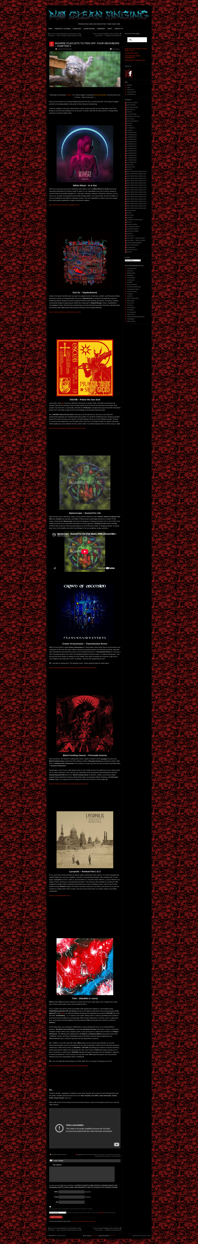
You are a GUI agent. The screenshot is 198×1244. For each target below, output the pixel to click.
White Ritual (118, 1156)
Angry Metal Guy (131, 268)
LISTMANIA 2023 (132, 157)
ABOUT (109, 28)
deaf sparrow (130, 280)
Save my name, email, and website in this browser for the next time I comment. (71, 1209)
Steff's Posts (130, 236)
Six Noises (130, 305)
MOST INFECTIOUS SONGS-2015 (136, 185)
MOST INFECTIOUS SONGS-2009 (136, 171)
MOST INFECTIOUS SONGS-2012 (136, 178)
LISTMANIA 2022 (132, 155)
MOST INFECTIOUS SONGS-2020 (136, 196)
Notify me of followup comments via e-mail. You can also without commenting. (91, 1212)
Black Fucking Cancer (99, 1154)
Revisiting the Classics (133, 226)
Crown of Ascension (111, 1154)
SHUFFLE (130, 233)
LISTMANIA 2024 (132, 160)
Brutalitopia (130, 275)
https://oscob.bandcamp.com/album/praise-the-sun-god (67, 428)
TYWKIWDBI (130, 319)
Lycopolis (97, 1156)
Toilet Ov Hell (131, 314)
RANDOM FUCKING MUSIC (65, 49)
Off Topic (129, 213)
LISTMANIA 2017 (132, 144)
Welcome (129, 252)
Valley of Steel (131, 321)
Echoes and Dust (132, 284)
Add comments (116, 49)
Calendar (129, 112)
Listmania (129, 130)
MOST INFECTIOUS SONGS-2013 (136, 180)
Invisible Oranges (132, 291)
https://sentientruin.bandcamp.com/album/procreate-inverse (68, 784)
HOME (50, 28)
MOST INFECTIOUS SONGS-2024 (136, 206)
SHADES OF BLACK (132, 229)
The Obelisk (130, 310)
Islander (59, 1154)
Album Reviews (131, 105)
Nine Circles (130, 303)
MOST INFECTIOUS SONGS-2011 (136, 176)
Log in (129, 87)
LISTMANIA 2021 (132, 153)
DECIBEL (130, 282)
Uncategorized (131, 247)
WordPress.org (131, 94)
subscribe (101, 1212)
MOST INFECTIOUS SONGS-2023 (136, 203)
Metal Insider (130, 300)
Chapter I (69, 95)
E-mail (56, 1197)
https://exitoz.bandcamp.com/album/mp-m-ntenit (65, 312)
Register (129, 85)
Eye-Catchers (131, 118)
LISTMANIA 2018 (132, 146)
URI (57, 1202)
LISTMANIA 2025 (132, 162)
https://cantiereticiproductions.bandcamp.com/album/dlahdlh (68, 1065)
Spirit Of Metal (131, 307)
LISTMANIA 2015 (132, 139)
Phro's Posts (130, 215)
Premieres (130, 217)
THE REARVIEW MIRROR (134, 243)
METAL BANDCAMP (133, 298)
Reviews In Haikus (132, 224)
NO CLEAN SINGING (60, 1235)
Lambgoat (130, 294)
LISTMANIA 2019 (132, 148)
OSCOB (102, 1156)
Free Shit (129, 123)
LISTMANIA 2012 (132, 132)
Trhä (113, 1156)
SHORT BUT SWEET (133, 231)
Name (56, 1191)
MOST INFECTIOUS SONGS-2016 (136, 187)
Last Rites (130, 296)
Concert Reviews (132, 114)
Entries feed (130, 89)
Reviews (129, 222)
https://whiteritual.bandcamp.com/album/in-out (64, 205)
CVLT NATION (131, 277)
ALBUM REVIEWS (89, 28)
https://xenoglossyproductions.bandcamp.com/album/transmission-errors (73, 667)
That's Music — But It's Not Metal (136, 240)
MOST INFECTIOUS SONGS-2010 (136, 174)
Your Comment (57, 1165)
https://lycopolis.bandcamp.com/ (59, 895)
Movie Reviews (131, 210)
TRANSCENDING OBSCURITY (136, 316)
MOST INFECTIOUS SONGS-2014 (136, 183)
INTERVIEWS (77, 28)
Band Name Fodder (132, 107)
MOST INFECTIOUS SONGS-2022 (136, 201)
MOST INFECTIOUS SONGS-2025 (136, 208)
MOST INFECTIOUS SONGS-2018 (136, 192)
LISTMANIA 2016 (132, 141)
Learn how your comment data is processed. (83, 1221)
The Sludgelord (131, 312)
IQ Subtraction (131, 128)
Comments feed (131, 92)
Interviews (130, 125)
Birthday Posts (131, 109)
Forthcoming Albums (132, 121)
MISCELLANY (131, 167)
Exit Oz (118, 1154)
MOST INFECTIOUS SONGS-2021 (136, 199)
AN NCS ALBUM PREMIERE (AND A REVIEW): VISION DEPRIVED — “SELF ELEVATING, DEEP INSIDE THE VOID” (65, 34)
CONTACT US (118, 28)
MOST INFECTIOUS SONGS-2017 (136, 190)
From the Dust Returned (134, 287)
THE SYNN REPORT (133, 245)
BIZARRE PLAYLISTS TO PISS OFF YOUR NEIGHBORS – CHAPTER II (87, 44)
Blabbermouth (131, 273)
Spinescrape (108, 1156)
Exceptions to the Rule (133, 116)
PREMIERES (101, 28)
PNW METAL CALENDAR (62, 28)
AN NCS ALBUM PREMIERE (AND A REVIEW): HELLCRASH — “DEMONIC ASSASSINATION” (107, 34)
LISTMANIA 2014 (132, 137)
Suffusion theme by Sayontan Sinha (141, 1235)
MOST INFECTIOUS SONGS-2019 (136, 194)
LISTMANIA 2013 (132, 135)
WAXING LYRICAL (132, 249)
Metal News (130, 164)
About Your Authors (132, 102)
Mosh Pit (129, 169)
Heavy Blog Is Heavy (133, 289)
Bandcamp (130, 271)
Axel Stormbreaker (89, 1154)
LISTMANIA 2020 (132, 151)
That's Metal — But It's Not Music (136, 238)
